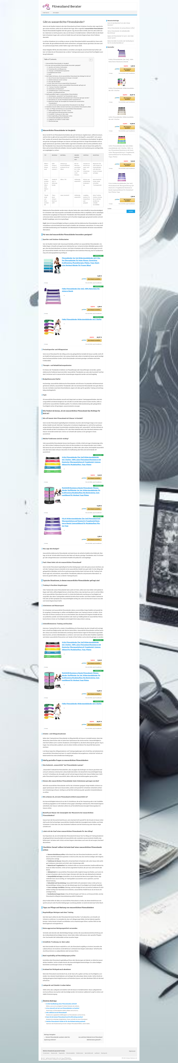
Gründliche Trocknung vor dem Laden (58, 114)
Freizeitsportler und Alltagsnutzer (57, 69)
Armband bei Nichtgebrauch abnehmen (59, 117)
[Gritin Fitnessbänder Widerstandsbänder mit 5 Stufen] (122, 111)
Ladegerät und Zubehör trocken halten (59, 119)
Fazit (50, 74)
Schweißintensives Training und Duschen (59, 90)
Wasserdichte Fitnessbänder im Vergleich (57, 63)
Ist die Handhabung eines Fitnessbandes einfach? (61, 1004)
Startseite (46, 12)
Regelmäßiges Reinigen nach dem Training (60, 110)
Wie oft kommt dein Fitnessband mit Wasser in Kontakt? (63, 78)
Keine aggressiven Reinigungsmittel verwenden (61, 112)
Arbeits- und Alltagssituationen (57, 92)
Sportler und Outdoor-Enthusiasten (58, 67)
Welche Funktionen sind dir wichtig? (58, 79)
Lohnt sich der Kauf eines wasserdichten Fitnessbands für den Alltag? (66, 105)
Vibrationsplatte (70, 1053)
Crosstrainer (46, 1053)
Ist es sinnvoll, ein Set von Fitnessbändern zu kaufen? (62, 1008)
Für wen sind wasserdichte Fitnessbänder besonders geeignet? (63, 65)
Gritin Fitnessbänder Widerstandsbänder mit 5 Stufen (121, 118)
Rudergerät (104, 1053)
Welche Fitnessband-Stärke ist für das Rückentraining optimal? (65, 1021)
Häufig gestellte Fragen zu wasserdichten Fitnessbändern (62, 94)
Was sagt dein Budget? (54, 81)
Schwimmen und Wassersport (56, 88)
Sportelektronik (89, 1053)
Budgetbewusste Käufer (55, 72)
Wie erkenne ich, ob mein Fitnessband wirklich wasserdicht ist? (65, 99)
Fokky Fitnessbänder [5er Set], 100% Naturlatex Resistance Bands (121, 60)
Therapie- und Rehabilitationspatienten (59, 70)
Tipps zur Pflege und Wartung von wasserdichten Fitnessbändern (64, 108)
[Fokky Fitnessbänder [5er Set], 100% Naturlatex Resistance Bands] (122, 53)
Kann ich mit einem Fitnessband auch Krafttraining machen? (64, 1017)
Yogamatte (62, 1053)
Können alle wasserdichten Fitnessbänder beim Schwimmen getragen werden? (69, 97)
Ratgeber (56, 12)
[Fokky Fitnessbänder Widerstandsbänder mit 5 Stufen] (122, 82)
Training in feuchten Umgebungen (58, 87)
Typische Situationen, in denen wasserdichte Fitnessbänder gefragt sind (66, 85)
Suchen (109, 208)
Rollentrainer (79, 1053)
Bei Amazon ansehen (94, 279)
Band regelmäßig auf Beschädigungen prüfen (60, 116)
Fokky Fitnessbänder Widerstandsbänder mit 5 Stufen (82, 319)
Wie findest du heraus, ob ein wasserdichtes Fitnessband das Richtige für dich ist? (68, 76)
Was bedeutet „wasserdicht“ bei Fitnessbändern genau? (63, 96)
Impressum (132, 1051)
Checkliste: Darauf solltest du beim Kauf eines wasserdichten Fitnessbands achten (68, 107)
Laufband (97, 1053)
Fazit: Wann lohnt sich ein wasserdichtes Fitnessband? (62, 83)
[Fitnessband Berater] (45, 10)
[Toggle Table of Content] (90, 59)
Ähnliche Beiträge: (53, 121)
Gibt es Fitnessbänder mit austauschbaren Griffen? (121, 28)
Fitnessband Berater (66, 6)
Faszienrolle (54, 1053)
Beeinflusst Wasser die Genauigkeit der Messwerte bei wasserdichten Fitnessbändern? (66, 102)
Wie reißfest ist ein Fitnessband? (56, 1012)
